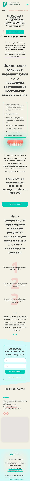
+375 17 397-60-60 (15, 408)
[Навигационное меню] (27, 4)
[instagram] (7, 413)
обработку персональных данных (14, 377)
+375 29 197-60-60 (10, 405)
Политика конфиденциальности (15, 479)
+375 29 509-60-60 (11, 406)
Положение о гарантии (16, 459)
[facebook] (4, 413)
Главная (4, 10)
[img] (15, 454)
